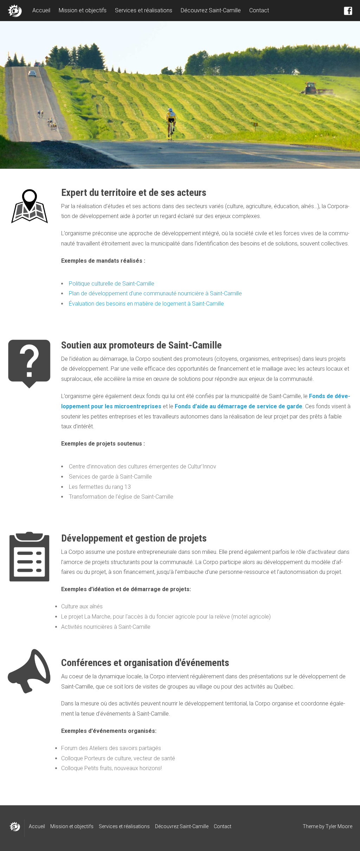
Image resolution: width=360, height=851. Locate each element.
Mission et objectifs (83, 10)
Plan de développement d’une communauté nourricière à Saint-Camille (155, 293)
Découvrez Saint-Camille (211, 10)
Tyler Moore (339, 826)
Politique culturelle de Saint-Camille (111, 283)
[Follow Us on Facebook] (348, 10)
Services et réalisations (143, 10)
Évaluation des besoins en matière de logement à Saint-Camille (146, 303)
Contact (259, 10)
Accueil (41, 10)
